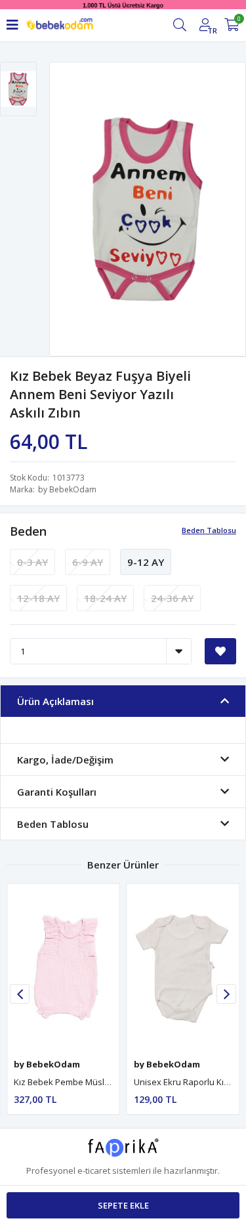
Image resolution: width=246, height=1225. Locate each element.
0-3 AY (32, 562)
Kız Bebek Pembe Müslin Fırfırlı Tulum (87, 1082)
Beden (28, 531)
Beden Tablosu (209, 530)
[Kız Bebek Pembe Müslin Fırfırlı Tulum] (63, 968)
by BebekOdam (67, 489)
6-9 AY (87, 562)
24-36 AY (172, 598)
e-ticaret (93, 1170)
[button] (226, 994)
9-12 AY (145, 562)
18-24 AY (105, 598)
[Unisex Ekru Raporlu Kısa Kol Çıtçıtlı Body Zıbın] (183, 968)
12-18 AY (38, 598)
